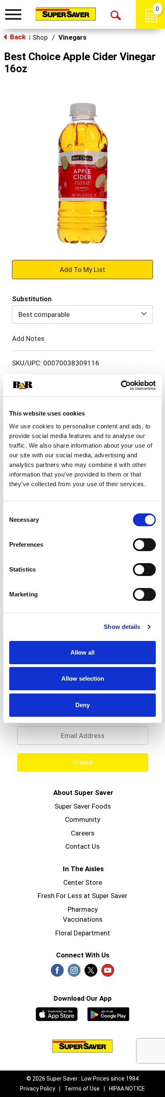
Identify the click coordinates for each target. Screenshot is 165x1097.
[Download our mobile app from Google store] (108, 1013)
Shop (40, 37)
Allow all (82, 652)
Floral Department (82, 933)
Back (17, 37)
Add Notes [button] (28, 339)
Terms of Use (82, 1088)
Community (82, 819)
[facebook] (57, 973)
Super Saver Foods (82, 806)
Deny (82, 705)
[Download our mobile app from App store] (57, 1013)
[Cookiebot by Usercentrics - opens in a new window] (121, 385)
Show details (122, 626)
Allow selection (82, 678)
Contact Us (82, 846)
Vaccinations (83, 919)
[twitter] (91, 973)
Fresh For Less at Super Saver (82, 896)
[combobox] (82, 314)
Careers (83, 833)
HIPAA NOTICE (127, 1088)
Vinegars (72, 37)
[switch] (144, 544)
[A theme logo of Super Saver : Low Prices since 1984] (66, 14)
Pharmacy (83, 909)
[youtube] (107, 973)
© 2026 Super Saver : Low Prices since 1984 (82, 1078)
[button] (82, 269)
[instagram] (74, 973)
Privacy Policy (37, 1088)
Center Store (82, 882)
